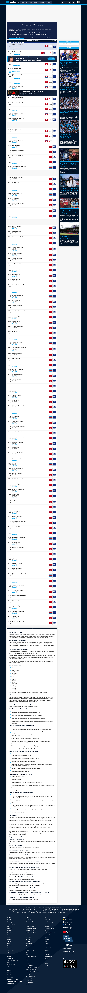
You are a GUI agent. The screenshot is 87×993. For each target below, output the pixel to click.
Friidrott (9, 939)
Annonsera (10, 977)
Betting (42, 2)
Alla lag (46, 965)
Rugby (9, 930)
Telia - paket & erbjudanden (14, 981)
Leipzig (46, 937)
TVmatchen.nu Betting (68, 951)
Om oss (9, 972)
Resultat (48, 37)
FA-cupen (28, 924)
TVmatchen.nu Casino (68, 954)
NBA (27, 958)
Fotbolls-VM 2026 (30, 950)
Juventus (47, 945)
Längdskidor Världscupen (32, 971)
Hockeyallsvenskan (31, 956)
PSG (46, 930)
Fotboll (9, 919)
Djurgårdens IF (48, 956)
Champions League (31, 928)
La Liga (28, 941)
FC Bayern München (50, 932)
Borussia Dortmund (49, 935)
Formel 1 (28, 963)
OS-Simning (29, 980)
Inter (46, 941)
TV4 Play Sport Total (12, 960)
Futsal (8, 935)
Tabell (32, 37)
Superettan (29, 948)
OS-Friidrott (29, 978)
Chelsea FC (47, 926)
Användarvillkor (67, 948)
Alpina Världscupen (31, 969)
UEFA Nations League (31, 932)
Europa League (30, 930)
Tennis (9, 941)
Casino (48, 2)
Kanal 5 (9, 962)
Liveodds (16, 88)
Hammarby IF (48, 961)
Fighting (9, 945)
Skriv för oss (10, 983)
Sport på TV (24, 2)
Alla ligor (28, 984)
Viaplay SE (10, 958)
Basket (9, 926)
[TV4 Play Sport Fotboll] (46, 46)
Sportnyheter (33, 2)
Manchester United (49, 928)
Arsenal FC (47, 919)
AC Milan (47, 943)
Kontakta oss (10, 975)
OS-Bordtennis (29, 982)
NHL (27, 954)
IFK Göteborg (48, 958)
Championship (29, 922)
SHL (27, 952)
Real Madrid (48, 948)
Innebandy (10, 932)
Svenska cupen (30, 945)
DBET (13, 54)
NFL (27, 961)
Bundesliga (29, 937)
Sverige (46, 963)
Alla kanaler (10, 967)
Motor (9, 948)
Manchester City (49, 922)
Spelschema (17, 37)
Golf (8, 943)
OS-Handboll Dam (30, 976)
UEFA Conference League (32, 967)
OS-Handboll (29, 965)
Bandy (9, 937)
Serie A (28, 939)
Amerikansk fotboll (12, 924)
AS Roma (47, 939)
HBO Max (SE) (11, 964)
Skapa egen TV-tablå (12, 979)
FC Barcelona (48, 950)
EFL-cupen (28, 919)
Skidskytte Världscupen (32, 974)
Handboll (9, 928)
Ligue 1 (28, 935)
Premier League (30, 926)
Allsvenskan (29, 943)
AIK (45, 952)
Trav (8, 952)
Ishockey (9, 922)
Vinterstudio (10, 950)
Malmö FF (47, 954)
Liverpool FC (48, 924)
